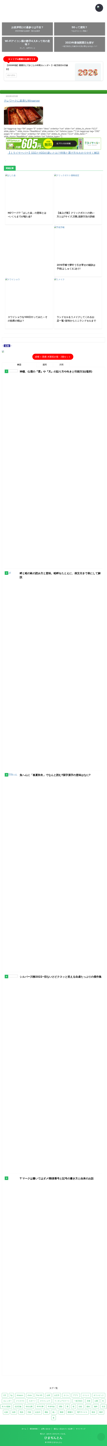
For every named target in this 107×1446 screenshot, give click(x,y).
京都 (88, 1401)
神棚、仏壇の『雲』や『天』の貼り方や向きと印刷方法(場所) (56, 371)
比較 (80, 1406)
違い (54, 1412)
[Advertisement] (29, 249)
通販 (46, 1412)
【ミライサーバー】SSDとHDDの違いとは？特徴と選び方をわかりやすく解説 (53, 152)
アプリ (75, 1395)
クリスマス (20, 1401)
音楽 (93, 1412)
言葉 (29, 1412)
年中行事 (40, 1406)
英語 (21, 1412)
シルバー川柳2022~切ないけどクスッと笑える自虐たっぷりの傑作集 (61, 976)
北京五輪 (18, 1406)
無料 (95, 1406)
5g (11, 1395)
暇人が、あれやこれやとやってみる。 (53, 1434)
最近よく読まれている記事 (63, 1429)
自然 (14, 1412)
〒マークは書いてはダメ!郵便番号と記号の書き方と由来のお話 (57, 1178)
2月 (4, 1395)
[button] (99, 8)
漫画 (88, 1406)
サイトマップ (80, 1429)
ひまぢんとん (53, 15)
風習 (101, 1412)
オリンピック (99, 1395)
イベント (85, 1395)
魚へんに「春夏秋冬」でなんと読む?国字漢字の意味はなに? (55, 775)
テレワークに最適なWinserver (22, 100)
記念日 (37, 1412)
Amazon (20, 1395)
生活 (103, 1406)
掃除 (60, 1406)
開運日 (70, 1412)
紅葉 (6, 1412)
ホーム (24, 1429)
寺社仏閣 (29, 1406)
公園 (96, 1401)
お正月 (56, 1395)
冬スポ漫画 (6, 1406)
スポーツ (32, 1401)
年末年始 (51, 1406)
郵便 (61, 1412)
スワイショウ (45, 1401)
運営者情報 (34, 1429)
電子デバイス (82, 1412)
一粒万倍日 (78, 1401)
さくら (66, 1395)
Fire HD (39, 1395)
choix (30, 1395)
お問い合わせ (45, 1429)
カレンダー (7, 1401)
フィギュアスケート (62, 1401)
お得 (48, 1395)
